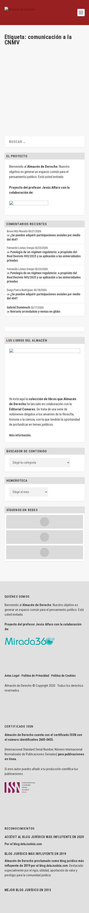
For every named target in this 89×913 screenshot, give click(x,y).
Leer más (17, 114)
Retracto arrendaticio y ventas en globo (35, 311)
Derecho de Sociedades (58, 84)
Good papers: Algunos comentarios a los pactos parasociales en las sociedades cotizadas (43, 72)
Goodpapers (16, 88)
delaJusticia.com (31, 844)
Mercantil (29, 88)
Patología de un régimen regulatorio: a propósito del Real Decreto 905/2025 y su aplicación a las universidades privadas (44, 256)
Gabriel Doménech (18, 307)
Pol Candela (42, 88)
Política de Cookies (63, 675)
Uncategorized (58, 88)
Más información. (20, 435)
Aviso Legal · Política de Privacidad (27, 675)
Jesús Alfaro (20, 84)
